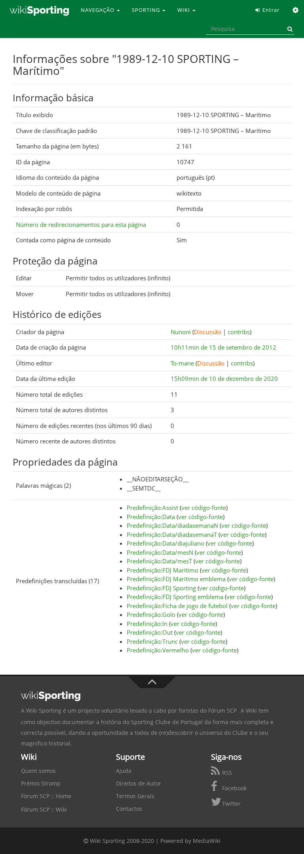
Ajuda (123, 770)
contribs (239, 332)
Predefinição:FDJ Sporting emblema (175, 597)
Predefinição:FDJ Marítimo (162, 570)
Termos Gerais (135, 796)
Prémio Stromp (41, 783)
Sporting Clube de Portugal (167, 722)
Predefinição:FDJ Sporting (161, 588)
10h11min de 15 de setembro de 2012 (223, 347)
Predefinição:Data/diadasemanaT (172, 534)
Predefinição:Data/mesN (160, 552)
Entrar (270, 9)
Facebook (233, 788)
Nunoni (181, 332)
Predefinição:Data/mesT (159, 561)
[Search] (288, 29)
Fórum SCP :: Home (46, 796)
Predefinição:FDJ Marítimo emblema (176, 579)
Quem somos (38, 770)
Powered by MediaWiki (190, 840)
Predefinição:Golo (151, 614)
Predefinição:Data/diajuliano (165, 543)
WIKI (184, 9)
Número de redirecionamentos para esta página (81, 224)
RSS (226, 772)
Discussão (207, 332)
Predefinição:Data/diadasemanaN (172, 525)
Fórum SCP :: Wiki (44, 809)
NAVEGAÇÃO (98, 9)
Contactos (129, 808)
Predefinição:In (147, 624)
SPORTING (147, 9)
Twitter (230, 803)
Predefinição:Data (151, 517)
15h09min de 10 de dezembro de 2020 (224, 378)
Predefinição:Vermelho (158, 650)
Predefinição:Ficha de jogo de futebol (177, 606)
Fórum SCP (222, 710)
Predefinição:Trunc (152, 641)
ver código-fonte (203, 508)
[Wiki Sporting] (39, 10)
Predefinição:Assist (152, 508)
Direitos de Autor (138, 783)
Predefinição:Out (150, 632)
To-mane (182, 363)
